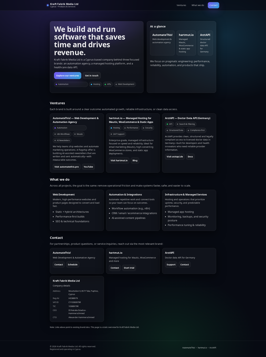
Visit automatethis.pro (66, 166)
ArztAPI (213, 347)
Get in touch (91, 75)
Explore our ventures (67, 75)
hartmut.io (202, 347)
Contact (214, 5)
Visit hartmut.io (119, 160)
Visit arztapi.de (175, 156)
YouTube (88, 166)
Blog (135, 160)
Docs (190, 156)
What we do (198, 5)
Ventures (181, 5)
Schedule (73, 264)
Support (171, 264)
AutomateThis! (188, 347)
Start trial (129, 267)
